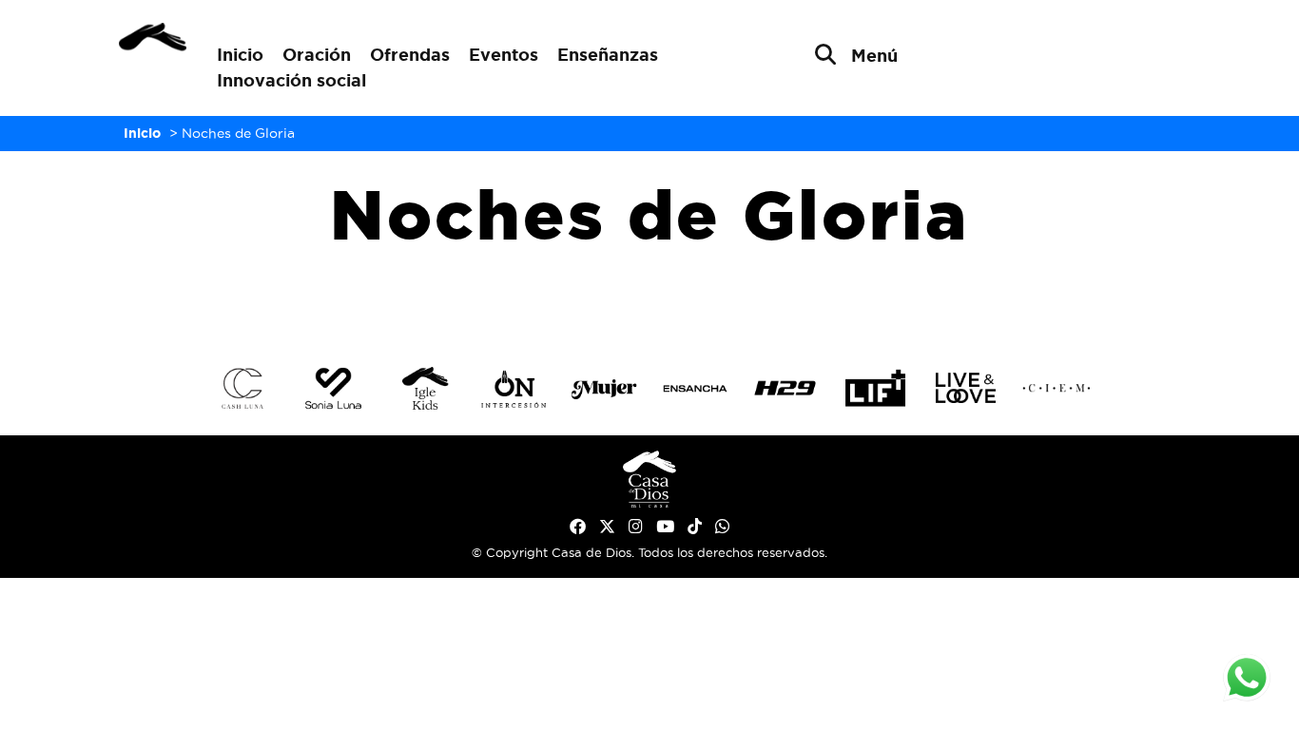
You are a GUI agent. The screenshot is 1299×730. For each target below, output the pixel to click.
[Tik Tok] (695, 526)
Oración (316, 54)
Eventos (503, 54)
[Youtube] (665, 526)
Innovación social (291, 79)
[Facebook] (578, 526)
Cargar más (649, 301)
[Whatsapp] (722, 526)
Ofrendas (410, 54)
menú (874, 55)
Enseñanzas (607, 54)
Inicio (240, 54)
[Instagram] (636, 526)
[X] (607, 526)
